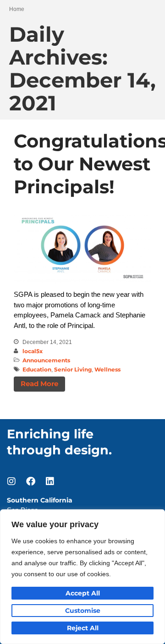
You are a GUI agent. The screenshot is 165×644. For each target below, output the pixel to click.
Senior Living (73, 369)
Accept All (83, 593)
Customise (82, 610)
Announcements (46, 360)
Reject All (83, 628)
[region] (82, 576)
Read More (39, 383)
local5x (32, 351)
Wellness (107, 369)
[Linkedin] (50, 481)
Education (36, 369)
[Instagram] (11, 481)
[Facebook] (30, 481)
